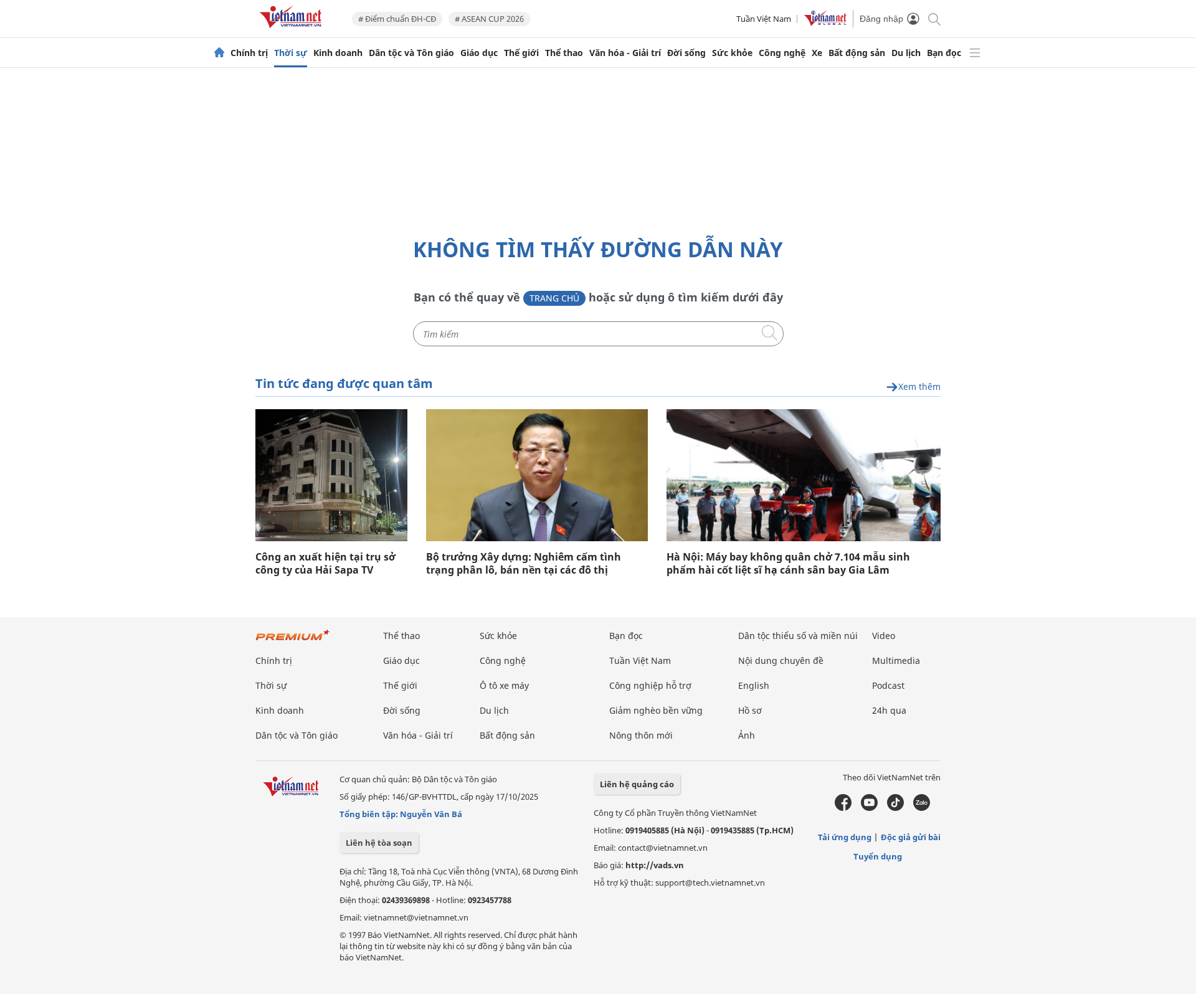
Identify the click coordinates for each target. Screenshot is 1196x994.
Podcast (888, 685)
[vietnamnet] (292, 30)
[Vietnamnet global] (825, 23)
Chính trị (249, 53)
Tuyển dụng (877, 856)
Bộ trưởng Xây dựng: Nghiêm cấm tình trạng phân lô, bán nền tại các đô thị (523, 564)
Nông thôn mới (641, 735)
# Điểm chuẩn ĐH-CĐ (397, 18)
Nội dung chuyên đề (780, 660)
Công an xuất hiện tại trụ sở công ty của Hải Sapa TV (325, 564)
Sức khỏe (732, 53)
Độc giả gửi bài (911, 837)
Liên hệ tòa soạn (379, 842)
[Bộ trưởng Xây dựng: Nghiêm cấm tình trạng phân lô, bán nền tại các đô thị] (537, 475)
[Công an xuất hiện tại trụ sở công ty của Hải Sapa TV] (331, 475)
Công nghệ (782, 53)
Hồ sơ (750, 710)
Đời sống (686, 53)
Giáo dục (479, 53)
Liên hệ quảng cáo (637, 784)
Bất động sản (856, 53)
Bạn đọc (944, 53)
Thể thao (564, 53)
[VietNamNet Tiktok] (895, 807)
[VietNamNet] (219, 53)
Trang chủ (554, 298)
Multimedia (896, 660)
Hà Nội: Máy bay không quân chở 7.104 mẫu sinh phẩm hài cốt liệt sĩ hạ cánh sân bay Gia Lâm (788, 564)
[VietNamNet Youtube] (869, 807)
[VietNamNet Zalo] (921, 807)
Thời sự (290, 53)
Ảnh (746, 735)
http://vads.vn (654, 865)
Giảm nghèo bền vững (656, 710)
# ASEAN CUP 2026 (489, 18)
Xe (817, 53)
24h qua (889, 710)
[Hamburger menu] (974, 52)
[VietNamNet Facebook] (843, 807)
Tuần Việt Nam (763, 18)
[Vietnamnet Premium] (292, 641)
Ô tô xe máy (504, 685)
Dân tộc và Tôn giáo (411, 53)
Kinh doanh (338, 53)
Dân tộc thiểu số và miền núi (798, 635)
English (753, 685)
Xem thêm (919, 387)
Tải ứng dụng (844, 837)
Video (883, 635)
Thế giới (521, 53)
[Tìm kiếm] (933, 18)
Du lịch (906, 53)
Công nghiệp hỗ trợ (650, 685)
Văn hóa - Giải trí (625, 53)
